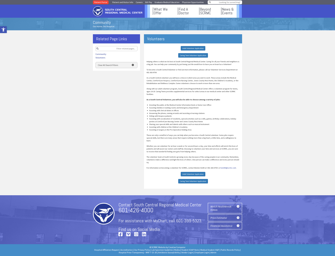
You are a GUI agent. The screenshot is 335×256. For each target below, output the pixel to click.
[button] (3, 29)
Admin (213, 252)
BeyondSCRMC (205, 11)
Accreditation (127, 250)
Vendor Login (187, 252)
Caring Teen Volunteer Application (193, 55)
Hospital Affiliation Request (106, 250)
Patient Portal (100, 2)
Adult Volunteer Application (193, 48)
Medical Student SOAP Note (186, 250)
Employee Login (202, 252)
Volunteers (100, 57)
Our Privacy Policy (142, 250)
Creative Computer (176, 247)
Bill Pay (148, 2)
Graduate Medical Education (167, 2)
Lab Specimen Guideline (162, 250)
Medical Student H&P (209, 250)
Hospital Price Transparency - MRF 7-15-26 (138, 252)
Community (101, 54)
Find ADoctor (184, 11)
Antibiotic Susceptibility (169, 252)
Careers (139, 2)
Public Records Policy (230, 250)
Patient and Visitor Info (122, 2)
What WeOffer (161, 11)
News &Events (228, 11)
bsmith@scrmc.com (228, 168)
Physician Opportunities (193, 2)
